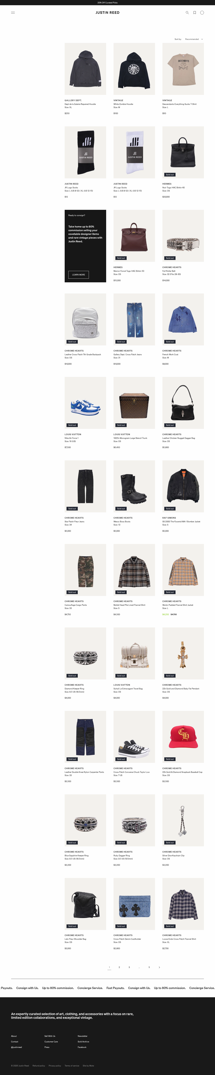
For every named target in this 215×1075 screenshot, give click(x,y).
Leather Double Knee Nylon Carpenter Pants (84, 772)
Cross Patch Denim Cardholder (127, 939)
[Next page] (159, 967)
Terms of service (72, 1065)
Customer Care (51, 1041)
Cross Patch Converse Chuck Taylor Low (132, 772)
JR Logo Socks (71, 187)
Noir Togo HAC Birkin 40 (173, 187)
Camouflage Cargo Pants (76, 605)
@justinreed (16, 1047)
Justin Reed (23, 1065)
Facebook (82, 1047)
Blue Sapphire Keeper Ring (77, 855)
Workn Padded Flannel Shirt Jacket (177, 605)
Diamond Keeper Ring (74, 688)
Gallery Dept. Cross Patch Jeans (128, 354)
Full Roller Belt (168, 271)
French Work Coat (170, 354)
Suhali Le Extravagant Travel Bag (128, 688)
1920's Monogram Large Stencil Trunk (130, 438)
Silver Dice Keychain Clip (173, 855)
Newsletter (82, 1036)
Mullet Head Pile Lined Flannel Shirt (129, 605)
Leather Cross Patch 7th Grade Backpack (83, 354)
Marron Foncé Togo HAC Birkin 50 (129, 271)
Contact (14, 1041)
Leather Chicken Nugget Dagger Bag (178, 438)
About (14, 1036)
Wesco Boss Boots (122, 521)
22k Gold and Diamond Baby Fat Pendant (180, 688)
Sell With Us (50, 1036)
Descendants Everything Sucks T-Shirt (179, 104)
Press (47, 1047)
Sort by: (178, 39)
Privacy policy (55, 1065)
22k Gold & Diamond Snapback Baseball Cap (182, 772)
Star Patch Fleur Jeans (74, 521)
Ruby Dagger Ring (122, 855)
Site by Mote (88, 1065)
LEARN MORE (78, 274)
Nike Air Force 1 (71, 438)
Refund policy (39, 1065)
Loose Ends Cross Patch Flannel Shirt (179, 939)
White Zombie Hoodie (123, 104)
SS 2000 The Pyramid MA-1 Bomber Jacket (181, 521)
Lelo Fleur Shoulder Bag (75, 939)
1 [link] (109, 967)
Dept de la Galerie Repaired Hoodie (80, 104)
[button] (13, 12)
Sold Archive (83, 1041)
